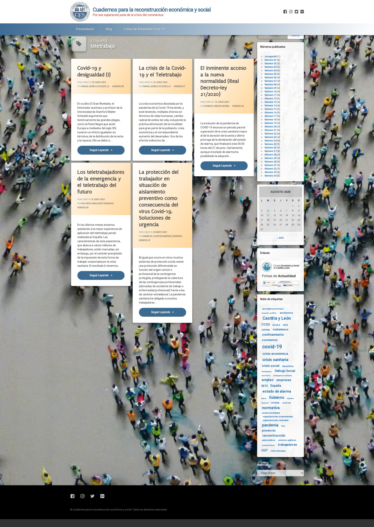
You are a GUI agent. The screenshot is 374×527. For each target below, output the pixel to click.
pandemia (270, 425)
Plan (283, 426)
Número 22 (271, 133)
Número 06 (238, 106)
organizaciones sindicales (276, 420)
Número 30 (271, 161)
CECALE (276, 325)
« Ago (280, 238)
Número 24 (271, 140)
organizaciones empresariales (278, 416)
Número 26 (271, 147)
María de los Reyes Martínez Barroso (162, 236)
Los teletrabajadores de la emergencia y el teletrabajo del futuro (100, 182)
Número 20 (271, 126)
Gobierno (276, 397)
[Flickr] (302, 12)
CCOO (265, 324)
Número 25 (271, 144)
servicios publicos (287, 440)
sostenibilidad (268, 445)
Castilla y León (277, 318)
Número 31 (271, 165)
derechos (288, 366)
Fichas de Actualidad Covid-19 (144, 29)
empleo (267, 380)
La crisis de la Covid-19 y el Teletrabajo (162, 71)
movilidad (286, 403)
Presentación (85, 29)
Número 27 (271, 151)
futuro (263, 398)
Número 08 (118, 86)
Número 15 (271, 109)
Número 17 (271, 116)
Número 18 (271, 119)
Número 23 (271, 137)
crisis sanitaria (275, 360)
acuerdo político (269, 313)
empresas (283, 380)
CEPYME (265, 329)
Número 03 (144, 240)
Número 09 (271, 88)
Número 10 (271, 91)
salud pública (268, 440)
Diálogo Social (285, 371)
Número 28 (271, 154)
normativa (271, 407)
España (275, 386)
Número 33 (271, 172)
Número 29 (271, 158)
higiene (290, 398)
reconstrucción (273, 435)
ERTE (264, 386)
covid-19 (272, 347)
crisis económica (275, 354)
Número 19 (271, 123)
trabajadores (287, 445)
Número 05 (83, 208)
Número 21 (271, 130)
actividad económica (272, 308)
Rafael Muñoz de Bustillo (95, 86)
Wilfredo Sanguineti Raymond (98, 204)
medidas (275, 402)
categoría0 (271, 56)
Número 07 (179, 86)
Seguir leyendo (106, 150)
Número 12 (271, 98)
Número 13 (271, 102)
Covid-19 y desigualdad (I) (94, 71)
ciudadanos (280, 329)
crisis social (270, 366)
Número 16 (271, 112)
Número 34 (271, 175)
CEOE (285, 325)
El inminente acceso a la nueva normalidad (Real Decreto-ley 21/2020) (223, 81)
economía (266, 375)
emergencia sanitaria (282, 375)
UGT (264, 450)
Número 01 (271, 60)
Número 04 (271, 70)
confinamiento (273, 335)
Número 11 (271, 95)
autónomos (286, 312)
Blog (109, 29)
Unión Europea (278, 450)
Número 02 (271, 63)
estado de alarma (277, 391)
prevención (269, 430)
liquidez (265, 403)
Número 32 (271, 168)
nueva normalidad (271, 412)
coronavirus (269, 340)
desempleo (267, 371)
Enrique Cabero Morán (217, 106)
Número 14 (271, 105)
